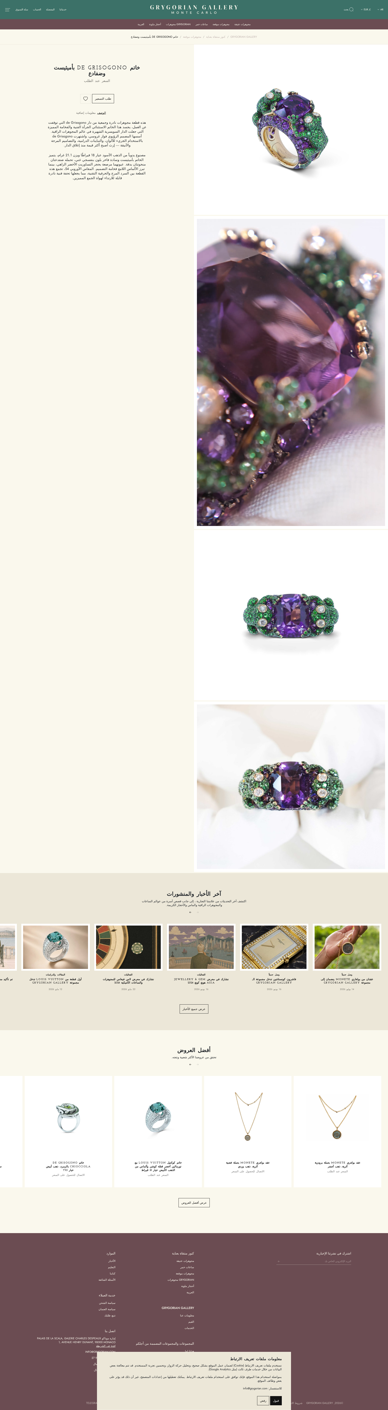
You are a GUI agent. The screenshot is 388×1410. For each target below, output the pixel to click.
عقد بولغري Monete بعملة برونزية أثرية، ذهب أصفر (337, 1164)
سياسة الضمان (107, 1309)
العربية (141, 24)
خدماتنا (63, 9)
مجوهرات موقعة (221, 24)
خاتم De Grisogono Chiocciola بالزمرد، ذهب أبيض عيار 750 (68, 1166)
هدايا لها (189, 1351)
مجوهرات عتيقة (242, 24)
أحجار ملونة (155, 24)
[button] (190, 912)
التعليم (111, 1267)
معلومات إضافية (86, 113)
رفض (263, 1401)
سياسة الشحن (107, 1303)
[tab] (101, 113)
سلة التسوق (21, 9)
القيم (191, 1322)
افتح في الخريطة (105, 1346)
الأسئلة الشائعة (107, 1280)
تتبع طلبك (109, 1315)
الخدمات (189, 1328)
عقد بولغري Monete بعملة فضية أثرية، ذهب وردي (248, 1164)
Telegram (92, 1403)
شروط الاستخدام (292, 1403)
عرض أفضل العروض (194, 1203)
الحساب (37, 9)
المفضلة (50, 9)
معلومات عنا (187, 1315)
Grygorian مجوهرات (178, 24)
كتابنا (112, 1273)
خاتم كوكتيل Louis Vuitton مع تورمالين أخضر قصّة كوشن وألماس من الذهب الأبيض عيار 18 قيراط (158, 1166)
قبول (276, 1401)
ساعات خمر (202, 24)
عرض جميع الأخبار (194, 1009)
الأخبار (111, 1261)
